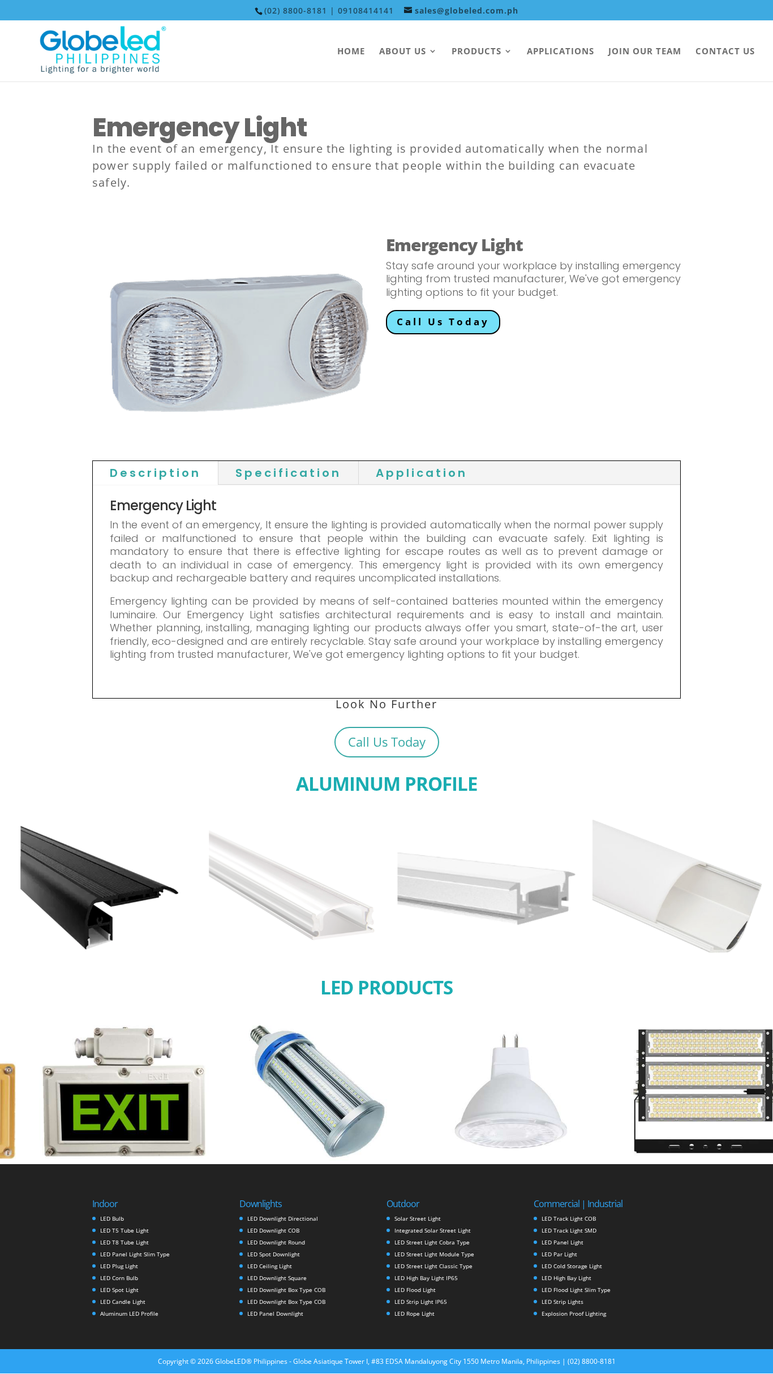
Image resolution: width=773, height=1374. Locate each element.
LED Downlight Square (277, 1278)
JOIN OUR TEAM (644, 52)
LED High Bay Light (566, 1278)
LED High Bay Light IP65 (426, 1278)
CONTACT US (725, 52)
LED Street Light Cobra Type (432, 1242)
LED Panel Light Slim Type (135, 1254)
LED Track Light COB (569, 1218)
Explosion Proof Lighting (574, 1313)
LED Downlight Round (276, 1242)
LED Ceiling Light (269, 1266)
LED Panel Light (562, 1242)
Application (421, 473)
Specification (288, 473)
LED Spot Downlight (273, 1254)
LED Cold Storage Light (572, 1266)
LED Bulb (112, 1218)
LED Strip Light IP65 (420, 1302)
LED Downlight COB (273, 1230)
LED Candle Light (122, 1302)
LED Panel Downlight (275, 1313)
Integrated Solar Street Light (432, 1230)
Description (155, 473)
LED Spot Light (119, 1290)
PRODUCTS (476, 52)
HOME (351, 52)
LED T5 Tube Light (124, 1230)
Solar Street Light (417, 1218)
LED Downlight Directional (282, 1218)
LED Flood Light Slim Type (576, 1290)
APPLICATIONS (560, 52)
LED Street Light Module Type (434, 1254)
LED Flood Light (415, 1290)
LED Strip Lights (562, 1302)
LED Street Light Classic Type (433, 1266)
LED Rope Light (414, 1313)
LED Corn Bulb (119, 1278)
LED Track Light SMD (569, 1230)
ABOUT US (402, 52)
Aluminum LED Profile (129, 1313)
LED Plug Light (119, 1266)
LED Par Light (559, 1254)
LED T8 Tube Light (124, 1242)
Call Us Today (443, 321)
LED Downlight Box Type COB (286, 1290)
